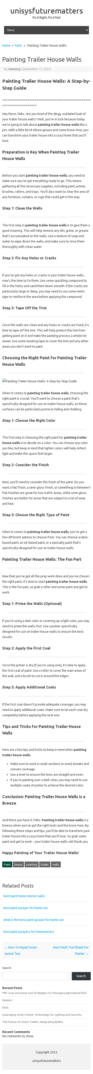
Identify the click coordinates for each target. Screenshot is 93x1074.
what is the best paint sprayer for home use (33, 920)
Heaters (7, 1000)
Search (6, 967)
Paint (18, 45)
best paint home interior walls (24, 896)
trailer (45, 864)
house (18, 864)
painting (31, 864)
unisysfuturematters (46, 10)
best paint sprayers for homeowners (28, 931)
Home (6, 45)
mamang (14, 69)
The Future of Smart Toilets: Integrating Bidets (32, 1021)
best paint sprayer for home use (25, 908)
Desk (5, 1007)
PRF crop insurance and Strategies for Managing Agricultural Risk (44, 992)
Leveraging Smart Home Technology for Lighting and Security (41, 1014)
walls (56, 864)
